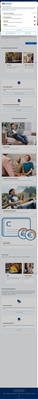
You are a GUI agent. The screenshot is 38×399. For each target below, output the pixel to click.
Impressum (13, 9)
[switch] (35, 17)
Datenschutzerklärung (6, 9)
